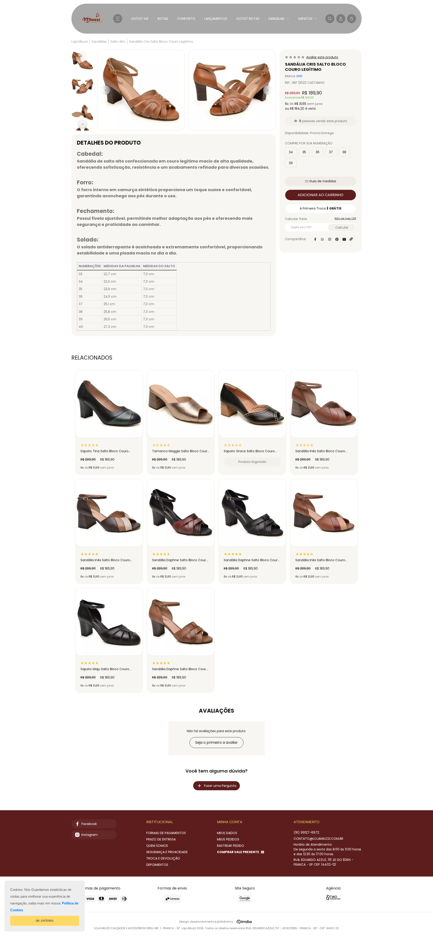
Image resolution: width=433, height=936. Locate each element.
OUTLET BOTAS (247, 18)
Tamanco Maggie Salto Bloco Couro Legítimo (180, 451)
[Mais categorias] (117, 18)
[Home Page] (92, 18)
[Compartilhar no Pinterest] (337, 239)
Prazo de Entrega (161, 839)
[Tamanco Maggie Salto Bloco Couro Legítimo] (180, 404)
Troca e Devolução (163, 858)
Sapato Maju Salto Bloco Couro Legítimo (104, 669)
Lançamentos (215, 18)
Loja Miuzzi (79, 41)
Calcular (341, 227)
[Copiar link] (351, 239)
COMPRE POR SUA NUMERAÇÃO (309, 143)
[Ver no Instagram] (329, 239)
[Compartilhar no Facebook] (315, 239)
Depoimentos (157, 864)
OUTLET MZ (139, 18)
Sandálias (276, 18)
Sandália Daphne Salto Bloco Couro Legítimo (180, 560)
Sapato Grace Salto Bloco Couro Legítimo (249, 451)
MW (299, 76)
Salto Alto (117, 41)
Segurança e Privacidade (167, 852)
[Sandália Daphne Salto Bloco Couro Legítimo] (180, 513)
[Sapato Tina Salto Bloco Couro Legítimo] (109, 404)
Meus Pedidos (228, 839)
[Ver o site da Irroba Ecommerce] (244, 922)
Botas (163, 18)
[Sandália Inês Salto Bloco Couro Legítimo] (324, 404)
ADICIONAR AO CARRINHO (320, 195)
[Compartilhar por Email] (344, 239)
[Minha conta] (340, 18)
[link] (318, 838)
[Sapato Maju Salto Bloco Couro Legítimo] (109, 622)
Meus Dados (227, 833)
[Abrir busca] (329, 18)
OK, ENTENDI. (45, 920)
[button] (351, 18)
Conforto (186, 18)
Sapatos (305, 18)
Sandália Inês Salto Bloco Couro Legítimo (320, 451)
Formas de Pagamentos (166, 833)
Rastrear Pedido (230, 845)
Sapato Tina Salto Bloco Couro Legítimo (104, 451)
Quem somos (157, 845)
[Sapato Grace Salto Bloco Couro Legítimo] (252, 404)
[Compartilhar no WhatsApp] (322, 239)
